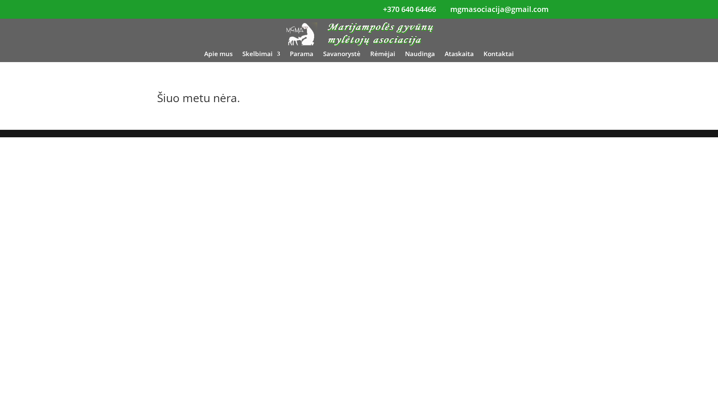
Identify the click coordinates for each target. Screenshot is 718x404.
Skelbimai (257, 54)
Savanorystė (341, 54)
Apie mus (218, 54)
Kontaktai (499, 54)
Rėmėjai (382, 54)
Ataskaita (459, 54)
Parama (301, 54)
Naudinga (420, 54)
